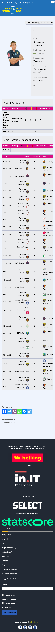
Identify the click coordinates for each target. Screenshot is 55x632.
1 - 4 (33, 162)
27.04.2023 (7, 198)
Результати (36, 156)
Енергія (50, 256)
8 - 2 (33, 333)
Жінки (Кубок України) (11, 574)
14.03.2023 (7, 256)
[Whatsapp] (19, 411)
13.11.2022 (7, 348)
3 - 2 (33, 326)
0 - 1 (33, 355)
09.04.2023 (7, 220)
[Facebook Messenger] (24, 411)
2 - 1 (33, 220)
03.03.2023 (7, 272)
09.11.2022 (7, 355)
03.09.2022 (7, 386)
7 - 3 (33, 241)
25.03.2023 (7, 241)
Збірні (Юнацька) (9, 548)
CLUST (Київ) (20, 287)
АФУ (4, 543)
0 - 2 (33, 263)
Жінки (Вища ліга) (9, 569)
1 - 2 (33, 249)
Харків (49, 294)
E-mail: (5, 584)
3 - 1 (33, 227)
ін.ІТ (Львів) (20, 176)
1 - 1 (33, 183)
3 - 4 (33, 294)
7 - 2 (33, 212)
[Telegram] (9, 411)
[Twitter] (29, 411)
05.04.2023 (7, 227)
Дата (5, 156)
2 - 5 (33, 319)
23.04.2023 (7, 205)
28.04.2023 (7, 191)
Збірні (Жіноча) (8, 539)
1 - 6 (33, 280)
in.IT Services (34, 622)
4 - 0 (33, 205)
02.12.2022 (7, 326)
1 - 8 (33, 191)
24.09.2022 (7, 379)
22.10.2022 (7, 363)
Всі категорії (10, 603)
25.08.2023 (7, 183)
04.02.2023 (7, 294)
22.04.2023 (7, 212)
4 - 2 (33, 169)
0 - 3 (33, 302)
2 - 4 (33, 386)
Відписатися (10, 595)
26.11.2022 (7, 333)
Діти (3, 565)
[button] (53, 3)
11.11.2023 (7, 176)
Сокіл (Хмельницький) (22, 308)
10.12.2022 (7, 319)
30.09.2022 (7, 372)
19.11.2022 (7, 340)
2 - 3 (33, 363)
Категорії (8, 607)
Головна (26, 156)
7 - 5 (33, 287)
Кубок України (8, 552)
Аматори (5, 556)
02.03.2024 (7, 162)
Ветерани (6, 561)
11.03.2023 (7, 263)
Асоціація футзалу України (18, 2)
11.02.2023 (7, 287)
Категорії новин (9, 599)
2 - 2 (33, 176)
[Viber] (14, 411)
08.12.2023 (7, 169)
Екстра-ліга (6, 534)
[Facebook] (4, 411)
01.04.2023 (7, 234)
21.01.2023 (7, 302)
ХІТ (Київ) (50, 191)
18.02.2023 (7, 280)
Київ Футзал (20, 169)
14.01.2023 (7, 310)
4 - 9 (33, 198)
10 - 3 (34, 348)
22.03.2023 (7, 249)
